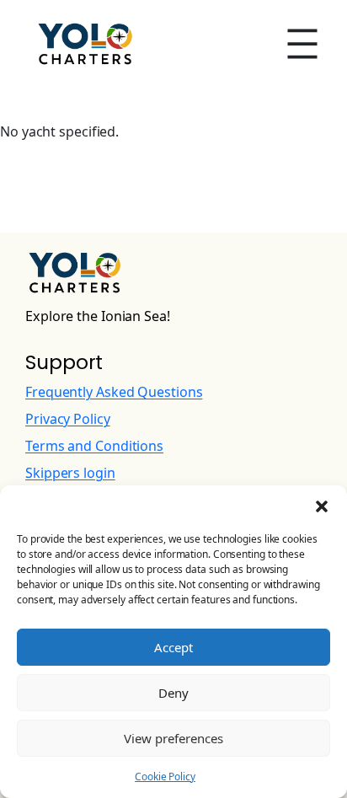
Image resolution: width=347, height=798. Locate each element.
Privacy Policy (67, 419)
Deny (173, 692)
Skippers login (70, 472)
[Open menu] (302, 43)
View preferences (173, 738)
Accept (173, 647)
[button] (321, 506)
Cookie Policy (165, 776)
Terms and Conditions (94, 445)
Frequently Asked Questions (113, 392)
